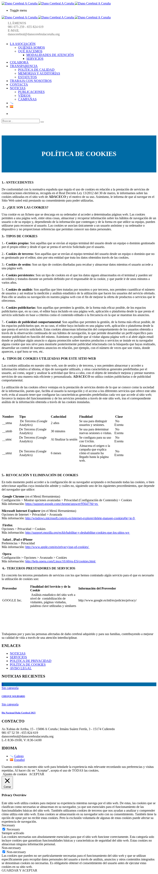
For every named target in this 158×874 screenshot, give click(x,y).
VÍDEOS (24, 95)
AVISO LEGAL (21, 668)
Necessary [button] (8, 825)
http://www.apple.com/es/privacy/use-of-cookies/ (57, 547)
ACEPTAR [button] (36, 774)
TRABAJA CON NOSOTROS (31, 81)
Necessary (13, 829)
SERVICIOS (34, 58)
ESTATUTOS (27, 77)
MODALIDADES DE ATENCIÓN (50, 55)
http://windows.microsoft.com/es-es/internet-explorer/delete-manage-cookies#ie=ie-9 (80, 518)
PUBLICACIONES (31, 92)
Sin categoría (10, 688)
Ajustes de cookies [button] (15, 774)
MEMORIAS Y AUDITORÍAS (39, 73)
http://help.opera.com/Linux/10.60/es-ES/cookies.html (60, 561)
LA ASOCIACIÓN (23, 44)
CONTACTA (19, 84)
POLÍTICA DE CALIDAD (36, 69)
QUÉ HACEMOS (30, 51)
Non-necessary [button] (11, 848)
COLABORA (19, 62)
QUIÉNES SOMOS (31, 47)
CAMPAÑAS (27, 99)
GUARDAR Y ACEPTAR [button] (19, 870)
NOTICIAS (18, 88)
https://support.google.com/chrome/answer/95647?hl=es (62, 504)
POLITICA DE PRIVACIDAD (30, 661)
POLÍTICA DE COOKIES (28, 664)
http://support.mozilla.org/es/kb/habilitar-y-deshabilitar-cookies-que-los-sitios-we (77, 532)
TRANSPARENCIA (24, 66)
